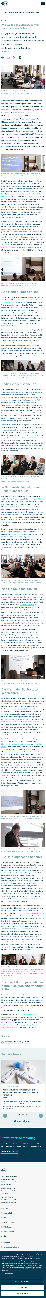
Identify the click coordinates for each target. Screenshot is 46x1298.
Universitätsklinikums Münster (32, 913)
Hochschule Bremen (27, 605)
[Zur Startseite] (5, 3)
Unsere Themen (7, 1231)
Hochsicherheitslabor (21, 744)
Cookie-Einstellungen (22, 1281)
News (10, 10)
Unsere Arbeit (6, 1213)
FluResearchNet (7, 1025)
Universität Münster (8, 247)
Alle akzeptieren (22, 1293)
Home (3, 10)
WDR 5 (39, 400)
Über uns (4, 1208)
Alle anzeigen (21, 1121)
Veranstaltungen (7, 1222)
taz (33, 330)
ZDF (2, 427)
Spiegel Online (38, 499)
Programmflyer (17, 1042)
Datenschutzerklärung (10, 1247)
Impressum (5, 1242)
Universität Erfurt (21, 709)
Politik (3, 1218)
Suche (3, 1236)
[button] (2, 57)
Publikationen (6, 1227)
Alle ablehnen (22, 1287)
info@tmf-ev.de (11, 1202)
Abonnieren (7, 1151)
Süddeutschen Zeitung (9, 302)
